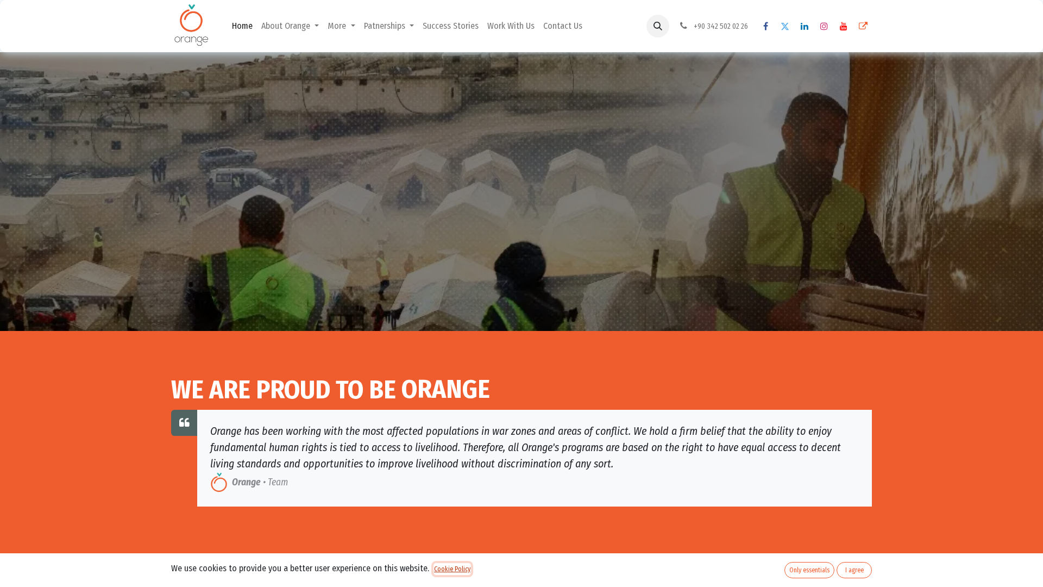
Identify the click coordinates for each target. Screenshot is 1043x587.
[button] (657, 26)
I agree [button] (854, 570)
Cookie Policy (452, 569)
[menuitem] (242, 26)
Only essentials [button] (809, 570)
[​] (765, 26)
